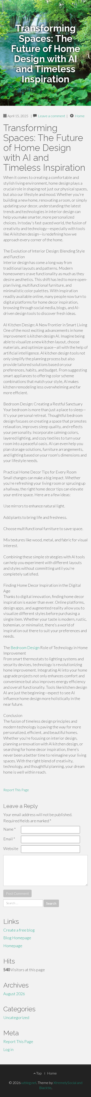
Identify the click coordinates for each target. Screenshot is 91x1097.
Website (10, 848)
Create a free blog (19, 930)
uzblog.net (28, 1082)
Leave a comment (51, 116)
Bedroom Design (25, 647)
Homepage (12, 945)
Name (9, 829)
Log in (8, 1049)
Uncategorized (16, 1017)
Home (80, 116)
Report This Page (16, 790)
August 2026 (14, 993)
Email (9, 838)
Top (39, 1073)
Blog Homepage (17, 937)
